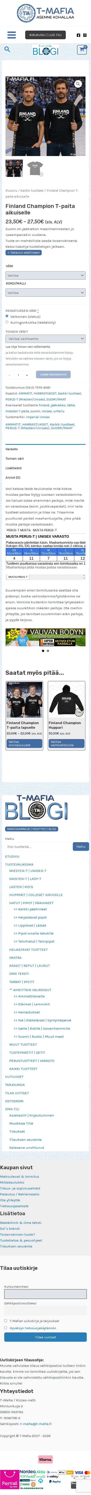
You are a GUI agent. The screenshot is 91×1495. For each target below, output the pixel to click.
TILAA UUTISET (17, 1093)
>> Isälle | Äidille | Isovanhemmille (42, 1028)
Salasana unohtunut (26, 1147)
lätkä (71, 405)
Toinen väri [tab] (15, 458)
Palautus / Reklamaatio (19, 1194)
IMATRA (15, 957)
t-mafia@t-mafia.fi (36, 1424)
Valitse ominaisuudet (19, 743)
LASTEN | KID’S (21, 887)
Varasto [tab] (12, 449)
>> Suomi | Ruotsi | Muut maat (39, 1036)
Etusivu (11, 191)
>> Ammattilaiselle (29, 996)
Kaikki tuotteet (32, 191)
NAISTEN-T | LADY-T (25, 879)
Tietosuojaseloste (14, 1206)
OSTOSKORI (14, 1101)
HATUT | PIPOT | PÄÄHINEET (31, 903)
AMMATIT (25, 393)
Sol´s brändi (10, 1228)
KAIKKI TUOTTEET (23, 1069)
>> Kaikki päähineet (30, 909)
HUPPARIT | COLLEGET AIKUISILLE (36, 895)
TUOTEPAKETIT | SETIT (27, 1052)
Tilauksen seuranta (25, 1139)
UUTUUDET (14, 1077)
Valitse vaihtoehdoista (62, 743)
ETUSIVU (12, 856)
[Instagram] (85, 35)
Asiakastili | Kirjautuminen (31, 1115)
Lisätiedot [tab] (14, 468)
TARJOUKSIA (15, 1085)
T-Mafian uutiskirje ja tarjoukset (34, 1321)
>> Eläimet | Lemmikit (32, 1004)
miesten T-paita (17, 411)
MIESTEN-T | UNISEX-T (28, 871)
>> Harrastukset (27, 1012)
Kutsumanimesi (16, 1287)
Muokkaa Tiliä (21, 1123)
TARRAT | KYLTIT (21, 982)
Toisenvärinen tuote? (17, 1234)
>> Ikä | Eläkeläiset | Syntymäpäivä (42, 1020)
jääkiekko (58, 405)
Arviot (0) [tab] (13, 477)
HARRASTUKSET (45, 393)
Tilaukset (17, 1131)
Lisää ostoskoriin (53, 374)
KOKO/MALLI (16, 283)
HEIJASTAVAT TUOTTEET (28, 949)
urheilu (59, 411)
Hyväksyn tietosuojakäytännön (33, 1328)
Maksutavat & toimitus (19, 1176)
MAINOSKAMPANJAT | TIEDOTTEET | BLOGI (31, 829)
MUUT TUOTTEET (23, 1044)
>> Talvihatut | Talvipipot (34, 941)
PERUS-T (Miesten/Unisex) (25, 399)
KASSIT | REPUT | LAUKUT (29, 965)
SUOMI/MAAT (56, 399)
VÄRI (9, 266)
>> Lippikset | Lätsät (30, 925)
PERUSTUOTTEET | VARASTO (31, 1061)
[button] (45, 35)
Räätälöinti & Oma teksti (20, 1222)
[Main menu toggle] (11, 35)
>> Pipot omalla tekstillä (34, 933)
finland (44, 405)
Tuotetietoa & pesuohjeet (21, 1240)
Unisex (47, 411)
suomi (35, 411)
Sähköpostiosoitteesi (20, 1303)
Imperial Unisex (38, 417)
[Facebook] (78, 35)
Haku (9, 838)
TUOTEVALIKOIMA (19, 864)
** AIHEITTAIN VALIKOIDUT (30, 990)
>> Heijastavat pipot (30, 917)
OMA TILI (12, 1109)
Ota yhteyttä (10, 1200)
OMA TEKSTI (19, 973)
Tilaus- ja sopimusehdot (20, 1188)
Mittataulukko (12, 1182)
